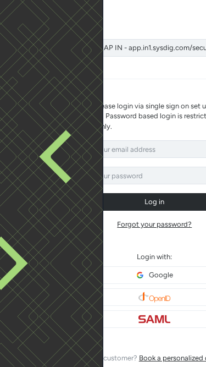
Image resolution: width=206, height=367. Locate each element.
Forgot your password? (154, 224)
